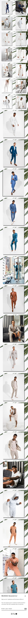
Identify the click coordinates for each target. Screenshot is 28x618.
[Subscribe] (25, 608)
